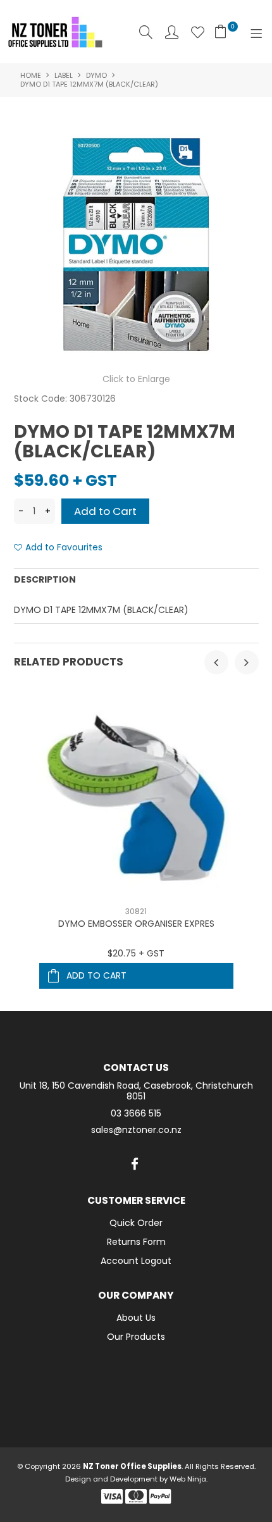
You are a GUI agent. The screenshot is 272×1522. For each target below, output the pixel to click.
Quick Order (136, 1222)
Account (171, 32)
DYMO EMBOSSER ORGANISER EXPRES (136, 923)
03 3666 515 (136, 1113)
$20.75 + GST (136, 953)
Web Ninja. (188, 1479)
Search (145, 32)
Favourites (197, 32)
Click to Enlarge (136, 379)
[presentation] (216, 662)
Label (63, 75)
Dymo (96, 75)
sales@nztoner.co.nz (136, 1130)
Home (30, 75)
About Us (136, 1317)
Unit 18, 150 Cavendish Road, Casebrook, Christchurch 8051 (136, 1091)
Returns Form (136, 1241)
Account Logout (136, 1260)
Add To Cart (96, 975)
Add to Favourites (63, 547)
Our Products (136, 1336)
